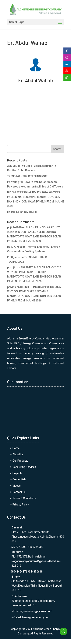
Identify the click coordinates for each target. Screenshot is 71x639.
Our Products (20, 460)
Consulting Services (24, 466)
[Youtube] (66, 70)
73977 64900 (16, 546)
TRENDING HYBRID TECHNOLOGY (27, 176)
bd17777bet (14, 246)
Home (16, 448)
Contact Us (19, 491)
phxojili (11, 267)
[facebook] (66, 50)
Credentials (19, 479)
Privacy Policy (20, 504)
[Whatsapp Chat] (63, 631)
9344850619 (35, 571)
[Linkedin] (66, 64)
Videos (16, 485)
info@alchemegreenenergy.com (31, 617)
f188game (13, 257)
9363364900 (35, 546)
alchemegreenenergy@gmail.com (32, 611)
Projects (17, 473)
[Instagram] (66, 57)
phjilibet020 (14, 227)
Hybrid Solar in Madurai (22, 211)
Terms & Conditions (24, 498)
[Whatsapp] (67, 77)
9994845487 (16, 571)
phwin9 (11, 287)
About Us (17, 454)
